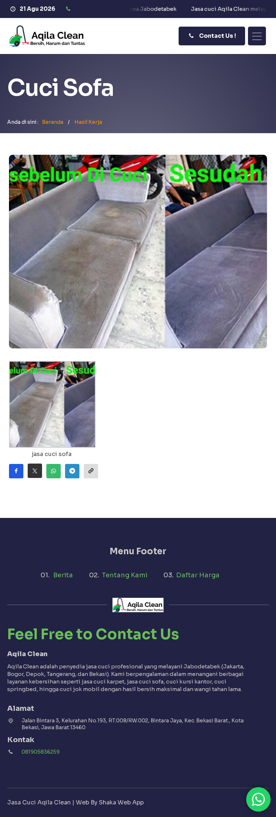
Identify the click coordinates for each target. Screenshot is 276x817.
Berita (63, 575)
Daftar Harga (198, 575)
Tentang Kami (124, 575)
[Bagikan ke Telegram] (72, 471)
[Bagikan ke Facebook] (16, 471)
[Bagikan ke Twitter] (35, 471)
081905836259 (41, 752)
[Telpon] (69, 9)
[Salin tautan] (91, 471)
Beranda (52, 122)
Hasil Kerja (88, 122)
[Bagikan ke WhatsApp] (53, 471)
